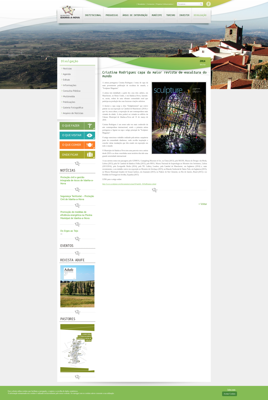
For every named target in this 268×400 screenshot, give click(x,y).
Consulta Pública (71, 90)
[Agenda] (77, 129)
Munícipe (157, 15)
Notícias (67, 68)
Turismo (170, 15)
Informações (69, 85)
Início (202, 65)
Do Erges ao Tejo (69, 230)
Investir (184, 15)
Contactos (150, 4)
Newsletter (141, 4)
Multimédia (69, 96)
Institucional (93, 15)
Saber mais (231, 390)
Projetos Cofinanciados (164, 4)
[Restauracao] (77, 148)
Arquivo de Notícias (73, 113)
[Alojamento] (77, 155)
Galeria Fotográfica (73, 107)
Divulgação (200, 15)
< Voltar (203, 204)
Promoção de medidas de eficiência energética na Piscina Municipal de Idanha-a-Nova (76, 215)
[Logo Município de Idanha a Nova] (70, 19)
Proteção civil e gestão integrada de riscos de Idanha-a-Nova (77, 180)
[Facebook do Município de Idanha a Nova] (208, 4)
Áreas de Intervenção (135, 15)
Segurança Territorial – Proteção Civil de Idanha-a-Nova (77, 198)
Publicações (69, 101)
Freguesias (112, 15)
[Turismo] (77, 139)
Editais (66, 79)
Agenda (67, 74)
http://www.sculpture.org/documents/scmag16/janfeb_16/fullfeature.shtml (129, 184)
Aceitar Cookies (229, 394)
